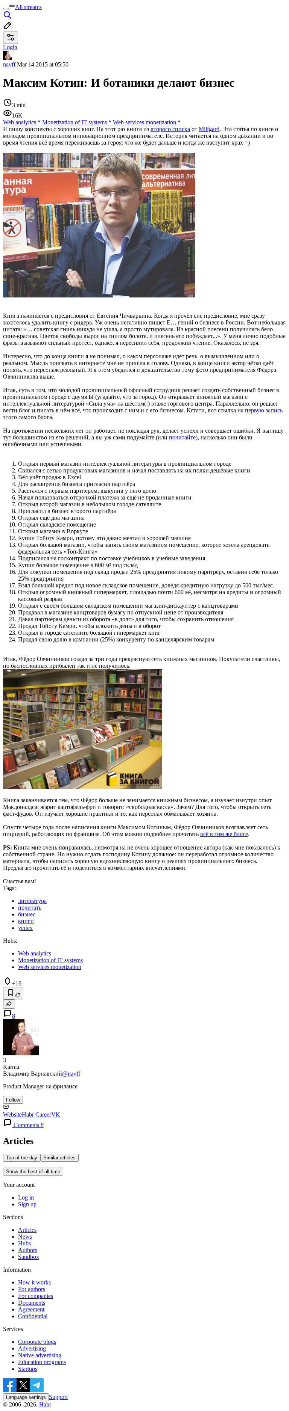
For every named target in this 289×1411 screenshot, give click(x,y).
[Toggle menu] (6, 9)
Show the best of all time (33, 1171)
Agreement (31, 1309)
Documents (31, 1302)
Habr (44, 1404)
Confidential (32, 1316)
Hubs (24, 1243)
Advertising (32, 1348)
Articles (27, 1230)
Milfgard (209, 129)
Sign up (27, 1204)
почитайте (182, 437)
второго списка (170, 129)
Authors (27, 1250)
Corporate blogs (37, 1342)
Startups (27, 1369)
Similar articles (59, 1157)
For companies (35, 1296)
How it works (34, 1282)
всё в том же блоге (224, 834)
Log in (26, 1197)
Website (12, 1114)
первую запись (264, 410)
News (25, 1236)
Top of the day (21, 1157)
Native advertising (39, 1355)
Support (58, 1397)
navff (9, 64)
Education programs (42, 1362)
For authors (31, 1289)
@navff (71, 1073)
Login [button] (10, 47)
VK (55, 1114)
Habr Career (36, 1114)
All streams (28, 7)
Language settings (26, 1397)
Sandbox (28, 1257)
